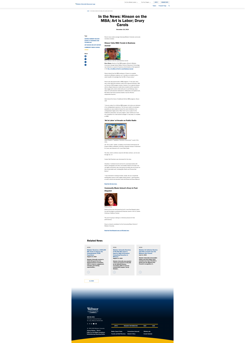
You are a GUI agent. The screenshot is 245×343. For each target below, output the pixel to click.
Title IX (98, 330)
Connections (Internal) (133, 331)
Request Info (164, 2)
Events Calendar (148, 334)
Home (88, 10)
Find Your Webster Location (130, 2)
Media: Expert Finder (116, 331)
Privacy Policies (91, 330)
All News (91, 281)
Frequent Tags (162, 5)
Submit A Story (131, 334)
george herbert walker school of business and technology (92, 40)
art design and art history (93, 45)
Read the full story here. (111, 184)
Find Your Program (145, 2)
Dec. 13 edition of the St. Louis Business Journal (120, 69)
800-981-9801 (91, 317)
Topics (154, 5)
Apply (156, 2)
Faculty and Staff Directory (118, 334)
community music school (92, 47)
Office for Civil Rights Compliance (96, 332)
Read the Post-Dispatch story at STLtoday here (117, 230)
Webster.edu (147, 331)
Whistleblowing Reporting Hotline (96, 334)
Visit (144, 326)
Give (153, 326)
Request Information (131, 326)
